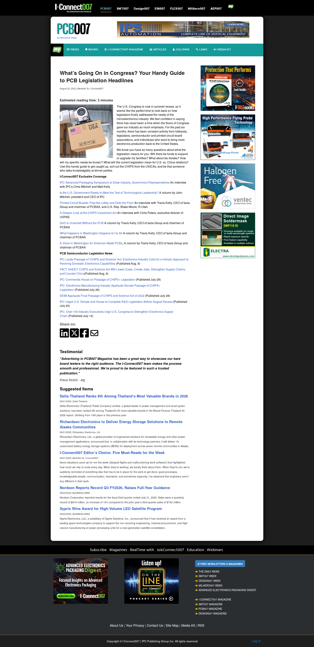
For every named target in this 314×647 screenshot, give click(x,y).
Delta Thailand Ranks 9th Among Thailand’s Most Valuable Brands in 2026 (124, 396)
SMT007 (123, 9)
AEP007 (216, 9)
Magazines (118, 550)
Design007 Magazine (213, 613)
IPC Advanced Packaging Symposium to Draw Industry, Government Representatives (115, 182)
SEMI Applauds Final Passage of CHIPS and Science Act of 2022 (102, 296)
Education (195, 550)
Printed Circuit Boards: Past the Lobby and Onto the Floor (97, 203)
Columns (182, 49)
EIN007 (160, 9)
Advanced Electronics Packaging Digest (227, 590)
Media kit (224, 49)
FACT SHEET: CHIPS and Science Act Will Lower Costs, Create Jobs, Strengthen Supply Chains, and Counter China (123, 271)
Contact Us (155, 625)
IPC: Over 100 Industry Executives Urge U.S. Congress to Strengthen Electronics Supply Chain (116, 314)
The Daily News (209, 571)
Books (93, 49)
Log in (256, 640)
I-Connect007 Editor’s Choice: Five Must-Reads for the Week (112, 452)
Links (203, 49)
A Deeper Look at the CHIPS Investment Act (88, 213)
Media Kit (188, 625)
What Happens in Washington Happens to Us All (91, 233)
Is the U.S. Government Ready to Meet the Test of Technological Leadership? (109, 192)
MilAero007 (196, 9)
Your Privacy (135, 625)
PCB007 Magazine (210, 608)
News (75, 49)
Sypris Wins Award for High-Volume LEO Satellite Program (111, 508)
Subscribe (98, 550)
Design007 (142, 9)
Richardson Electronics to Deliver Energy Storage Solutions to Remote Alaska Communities (121, 424)
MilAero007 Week (210, 585)
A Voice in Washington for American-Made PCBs (91, 243)
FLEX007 (176, 9)
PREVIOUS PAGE (68, 37)
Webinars (215, 550)
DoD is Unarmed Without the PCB (82, 223)
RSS (201, 625)
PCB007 (106, 9)
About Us (116, 625)
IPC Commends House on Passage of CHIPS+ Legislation (97, 279)
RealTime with (142, 550)
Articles (159, 49)
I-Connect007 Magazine (125, 49)
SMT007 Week (207, 576)
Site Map (172, 625)
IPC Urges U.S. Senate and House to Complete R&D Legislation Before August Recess (116, 302)
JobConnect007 (170, 550)
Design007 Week (210, 580)
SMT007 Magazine (210, 604)
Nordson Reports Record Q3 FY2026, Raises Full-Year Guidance (115, 487)
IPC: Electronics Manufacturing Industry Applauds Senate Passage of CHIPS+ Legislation (110, 287)
